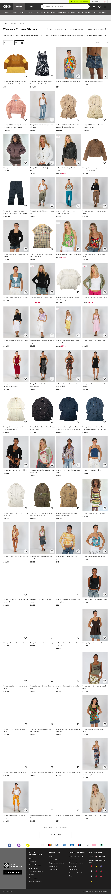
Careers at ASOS (54, 860)
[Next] (105, 29)
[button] (91, 866)
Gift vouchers (73, 860)
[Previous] (47, 29)
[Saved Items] (99, 6)
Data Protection (34, 878)
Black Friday (72, 866)
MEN (31, 6)
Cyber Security (53, 869)
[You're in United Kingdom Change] (104, 1)
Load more (55, 835)
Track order (32, 862)
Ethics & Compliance (35, 881)
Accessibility (104, 891)
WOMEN (19, 6)
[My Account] (94, 6)
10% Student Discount (36, 871)
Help (30, 858)
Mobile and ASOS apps (76, 856)
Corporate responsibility (56, 863)
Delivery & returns (35, 865)
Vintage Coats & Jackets (74, 29)
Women (13, 23)
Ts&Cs (97, 891)
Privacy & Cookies (88, 891)
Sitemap (31, 875)
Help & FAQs (96, 2)
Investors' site (53, 866)
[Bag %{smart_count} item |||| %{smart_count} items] (105, 6)
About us (52, 856)
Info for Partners (74, 869)
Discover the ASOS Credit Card (77, 874)
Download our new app (79, 2)
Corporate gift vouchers (76, 863)
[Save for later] (25, 76)
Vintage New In (56, 29)
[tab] (7, 12)
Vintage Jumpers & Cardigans (97, 29)
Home (5, 23)
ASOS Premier (33, 868)
